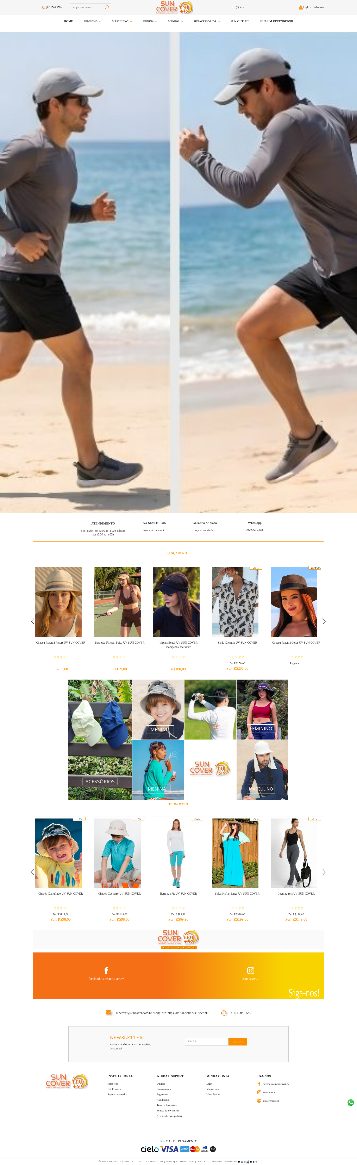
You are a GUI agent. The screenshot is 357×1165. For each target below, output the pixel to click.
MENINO (174, 21)
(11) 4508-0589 (54, 7)
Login (209, 1083)
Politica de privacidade (168, 1110)
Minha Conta (212, 1089)
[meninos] (158, 709)
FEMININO (91, 21)
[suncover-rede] (178, 939)
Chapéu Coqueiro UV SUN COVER (60, 893)
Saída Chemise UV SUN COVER (178, 642)
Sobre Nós (112, 1083)
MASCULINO (120, 21)
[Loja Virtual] (259, 1100)
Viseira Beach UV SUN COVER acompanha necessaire (120, 645)
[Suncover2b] (178, 272)
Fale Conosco (114, 1089)
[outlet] (210, 709)
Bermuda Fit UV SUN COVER (119, 893)
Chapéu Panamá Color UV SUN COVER (237, 642)
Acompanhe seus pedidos (169, 1116)
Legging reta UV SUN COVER (237, 893)
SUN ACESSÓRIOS (205, 21)
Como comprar (164, 1089)
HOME (68, 21)
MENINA (148, 21)
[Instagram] (259, 1092)
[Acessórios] (100, 739)
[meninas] (158, 769)
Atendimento (163, 1099)
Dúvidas (161, 1083)
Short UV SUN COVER (296, 893)
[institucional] (210, 769)
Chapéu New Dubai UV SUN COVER (296, 642)
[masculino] (262, 769)
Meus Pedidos (213, 1094)
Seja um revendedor (117, 1094)
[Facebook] (259, 1083)
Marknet (247, 1162)
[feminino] (262, 709)
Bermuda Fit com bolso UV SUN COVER (61, 642)
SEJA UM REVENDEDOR (276, 21)
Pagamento (162, 1094)
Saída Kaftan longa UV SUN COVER (178, 893)
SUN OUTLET (240, 21)
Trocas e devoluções (167, 1105)
